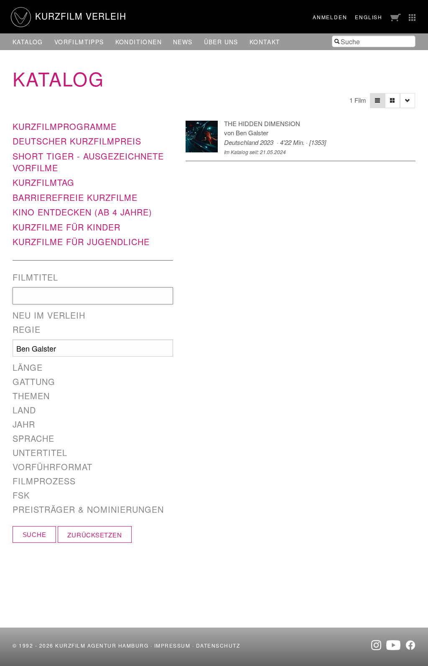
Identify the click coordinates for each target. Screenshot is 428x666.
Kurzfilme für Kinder (66, 227)
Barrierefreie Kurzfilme (75, 197)
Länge (28, 367)
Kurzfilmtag (43, 182)
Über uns (221, 42)
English (368, 16)
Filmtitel (35, 277)
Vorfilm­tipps (79, 42)
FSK (21, 495)
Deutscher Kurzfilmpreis (77, 141)
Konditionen (138, 42)
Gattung (34, 381)
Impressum (172, 645)
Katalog (28, 42)
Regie (27, 329)
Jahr (24, 424)
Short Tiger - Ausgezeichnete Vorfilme (88, 162)
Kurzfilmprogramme (65, 126)
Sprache (33, 438)
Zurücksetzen (94, 534)
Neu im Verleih (49, 315)
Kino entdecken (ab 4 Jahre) (82, 212)
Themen (31, 396)
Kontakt (265, 42)
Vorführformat (52, 467)
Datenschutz (218, 645)
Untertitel (40, 452)
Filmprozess (44, 481)
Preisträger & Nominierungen (88, 509)
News (183, 42)
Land (24, 410)
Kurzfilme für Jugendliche (81, 242)
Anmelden (330, 16)
